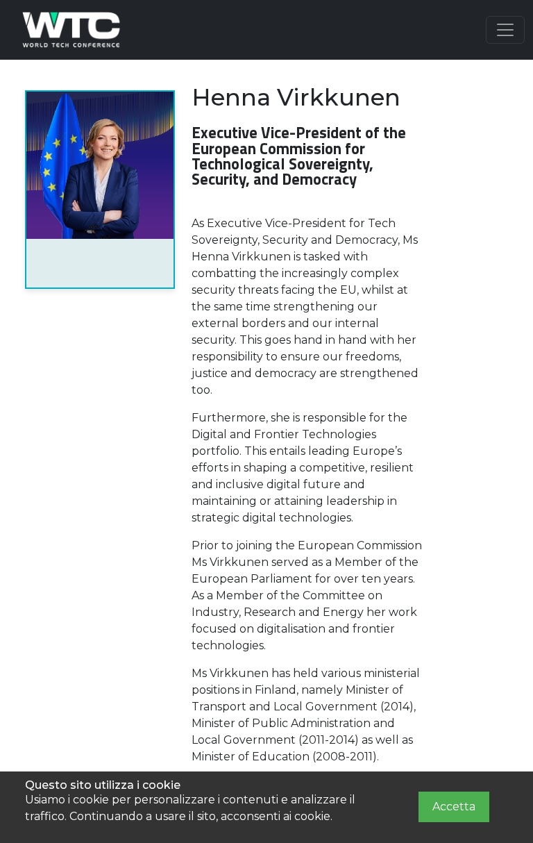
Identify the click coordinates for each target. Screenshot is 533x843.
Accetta (453, 806)
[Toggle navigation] (505, 30)
